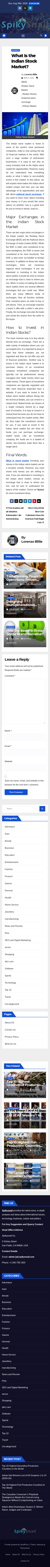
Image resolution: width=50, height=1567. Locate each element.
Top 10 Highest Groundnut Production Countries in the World (25, 1085)
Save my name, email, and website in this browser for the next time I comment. (24, 783)
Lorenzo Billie (30, 74)
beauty (8, 841)
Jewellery (9, 912)
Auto (7, 834)
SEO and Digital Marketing (18, 940)
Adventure (10, 827)
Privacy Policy (12, 1037)
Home (8, 1554)
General (9, 890)
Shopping (9, 954)
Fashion (9, 869)
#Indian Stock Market (27, 88)
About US (9, 1023)
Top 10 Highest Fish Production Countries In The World (23, 1145)
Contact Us (10, 1030)
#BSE (24, 82)
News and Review (14, 926)
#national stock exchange (28, 100)
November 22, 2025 (18, 1120)
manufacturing (12, 919)
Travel (8, 997)
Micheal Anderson (31, 584)
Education (10, 855)
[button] (41, 35)
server (8, 947)
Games (8, 883)
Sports (8, 976)
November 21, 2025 (18, 1150)
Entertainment (11, 862)
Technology (10, 983)
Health (8, 898)
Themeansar (24, 1548)
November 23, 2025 (18, 1090)
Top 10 (8, 990)
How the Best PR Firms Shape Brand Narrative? (24, 632)
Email (8, 746)
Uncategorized (12, 1004)
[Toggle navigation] (23, 36)
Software (9, 968)
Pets (7, 933)
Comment (10, 676)
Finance (9, 876)
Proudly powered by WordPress (17, 1545)
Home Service (12, 905)
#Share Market (29, 106)
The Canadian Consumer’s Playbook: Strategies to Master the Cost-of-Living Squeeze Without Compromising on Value (22, 1497)
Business (15, 50)
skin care (9, 961)
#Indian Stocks (29, 94)
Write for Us (10, 1044)
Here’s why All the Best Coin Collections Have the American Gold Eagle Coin (34, 515)
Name (8, 731)
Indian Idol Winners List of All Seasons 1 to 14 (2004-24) (24, 1115)
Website (8, 761)
